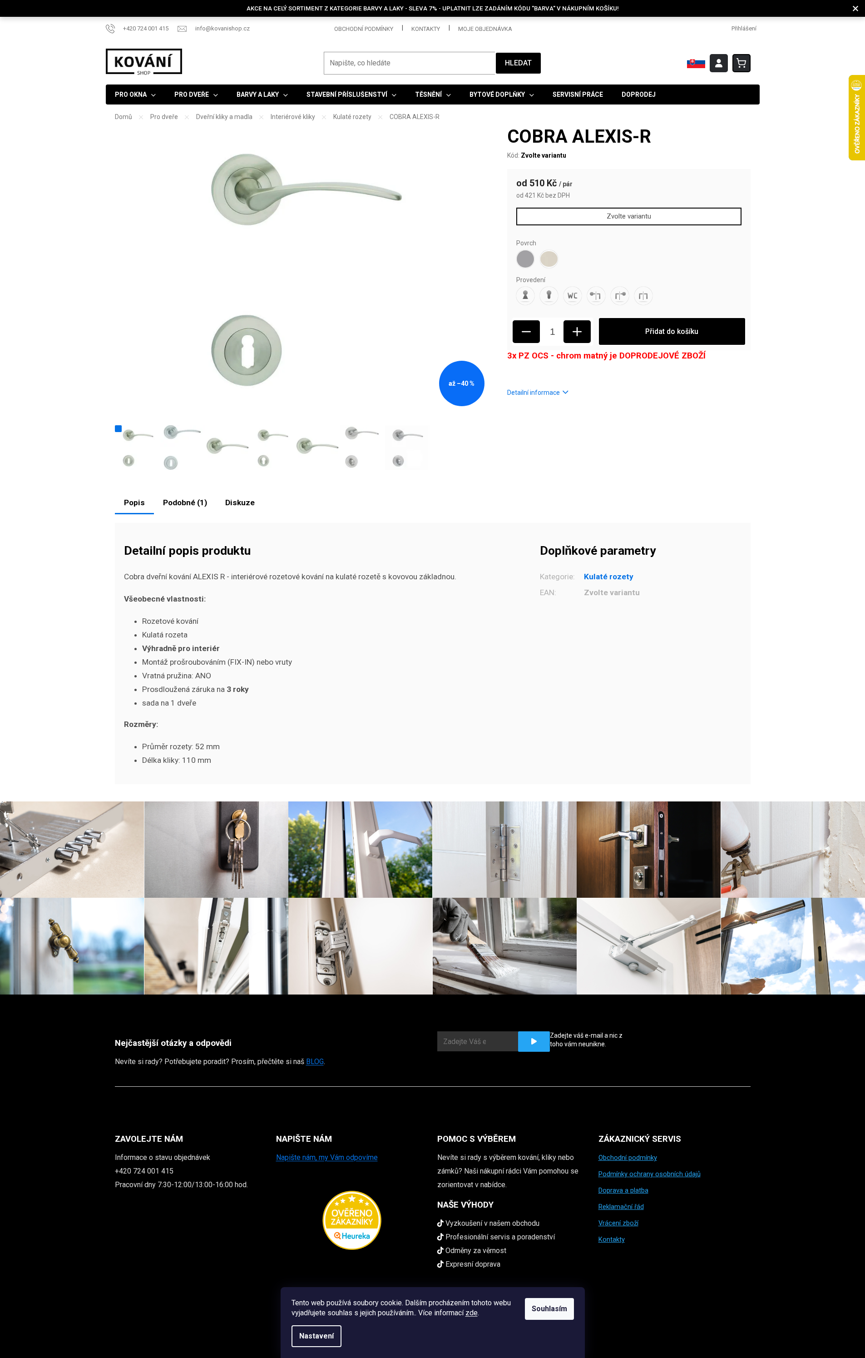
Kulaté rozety (608, 576)
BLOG (315, 1061)
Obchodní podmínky (363, 28)
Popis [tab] (134, 502)
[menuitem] (135, 94)
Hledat (518, 63)
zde (471, 1312)
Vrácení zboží (618, 1223)
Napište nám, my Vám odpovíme (327, 1157)
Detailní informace (533, 392)
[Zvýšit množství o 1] (577, 331)
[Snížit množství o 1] (526, 331)
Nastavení (316, 1336)
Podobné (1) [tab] (185, 502)
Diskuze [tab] (240, 502)
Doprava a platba (623, 1190)
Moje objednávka (485, 28)
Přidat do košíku (671, 331)
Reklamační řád (621, 1207)
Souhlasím (549, 1308)
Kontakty (425, 28)
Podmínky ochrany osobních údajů (649, 1174)
